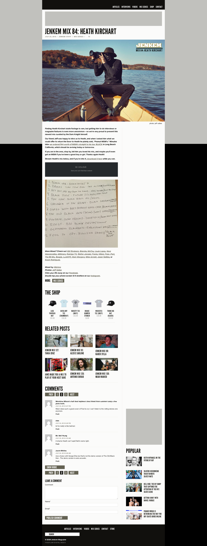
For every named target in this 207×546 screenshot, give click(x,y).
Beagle (59, 257)
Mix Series (58, 280)
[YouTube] (154, 3)
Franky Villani (98, 254)
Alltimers (62, 254)
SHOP (152, 6)
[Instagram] (149, 3)
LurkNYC (67, 257)
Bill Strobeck (73, 251)
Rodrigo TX (72, 254)
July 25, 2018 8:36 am (63, 453)
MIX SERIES (144, 6)
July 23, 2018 (50, 37)
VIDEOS (135, 6)
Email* (47, 509)
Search (46, 534)
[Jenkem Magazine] (62, 5)
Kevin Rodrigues (52, 260)
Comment (49, 485)
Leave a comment (53, 481)
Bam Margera (78, 257)
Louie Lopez (100, 251)
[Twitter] (145, 3)
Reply (57, 414)
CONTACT (159, 6)
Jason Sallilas (104, 257)
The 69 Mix (50, 257)
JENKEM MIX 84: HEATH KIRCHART (80, 31)
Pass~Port (109, 254)
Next (72, 394)
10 (88, 37)
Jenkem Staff (65, 37)
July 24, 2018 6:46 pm (63, 423)
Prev (51, 394)
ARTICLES (116, 6)
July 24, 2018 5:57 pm (63, 406)
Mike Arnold (91, 257)
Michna (57, 267)
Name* (47, 501)
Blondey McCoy (87, 251)
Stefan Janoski (84, 254)
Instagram (95, 276)
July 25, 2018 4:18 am (63, 438)
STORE (112, 528)
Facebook (73, 273)
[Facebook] (141, 3)
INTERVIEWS (125, 6)
